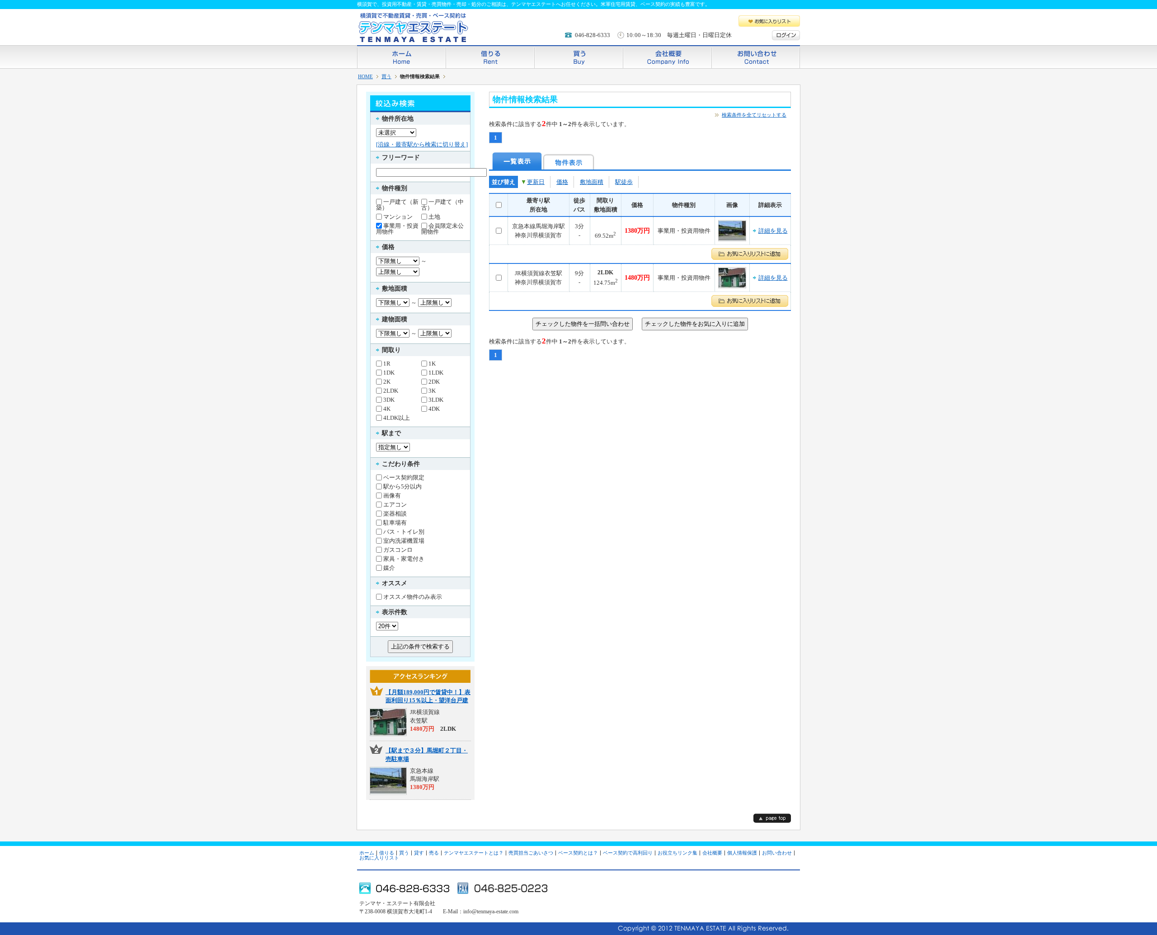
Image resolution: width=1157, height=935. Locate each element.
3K (432, 390)
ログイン (786, 35)
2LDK (390, 390)
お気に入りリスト (769, 21)
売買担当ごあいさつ (530, 852)
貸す (419, 852)
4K (386, 408)
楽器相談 (395, 513)
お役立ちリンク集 (677, 852)
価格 (562, 182)
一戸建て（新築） (397, 204)
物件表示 (568, 160)
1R (386, 363)
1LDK (435, 372)
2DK (434, 381)
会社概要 (667, 56)
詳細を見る (773, 230)
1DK (389, 372)
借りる (490, 56)
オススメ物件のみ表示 (412, 596)
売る (434, 852)
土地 (434, 216)
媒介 (389, 567)
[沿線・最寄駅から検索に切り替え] (422, 144)
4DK (434, 408)
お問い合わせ (755, 56)
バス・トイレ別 (403, 531)
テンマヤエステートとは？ (473, 852)
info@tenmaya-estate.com (490, 911)
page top (772, 818)
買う (578, 56)
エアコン (395, 504)
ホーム (401, 56)
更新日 (536, 182)
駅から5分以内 (402, 486)
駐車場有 (395, 522)
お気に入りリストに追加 (749, 254)
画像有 (392, 495)
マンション (398, 216)
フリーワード (401, 157)
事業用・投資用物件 (397, 228)
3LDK (435, 399)
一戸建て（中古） (442, 204)
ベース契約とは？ (578, 852)
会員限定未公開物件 (442, 228)
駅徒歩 (624, 182)
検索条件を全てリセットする (754, 114)
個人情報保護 (742, 852)
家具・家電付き (403, 558)
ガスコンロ (398, 549)
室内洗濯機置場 (403, 540)
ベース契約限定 (403, 477)
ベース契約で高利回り (628, 852)
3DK (389, 399)
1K (432, 363)
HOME (365, 76)
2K (386, 381)
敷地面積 (591, 182)
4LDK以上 (396, 417)
